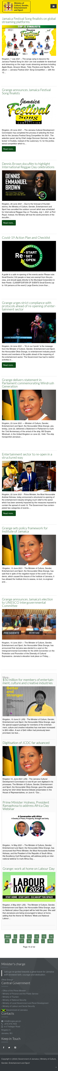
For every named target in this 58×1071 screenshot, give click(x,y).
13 (44, 936)
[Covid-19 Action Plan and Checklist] (29, 256)
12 (37, 936)
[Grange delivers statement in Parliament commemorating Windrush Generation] (29, 404)
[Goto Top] (56, 1067)
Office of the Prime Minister (14, 990)
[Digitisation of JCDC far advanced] (29, 760)
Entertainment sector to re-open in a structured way (27, 455)
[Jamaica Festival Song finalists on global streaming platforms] (29, 40)
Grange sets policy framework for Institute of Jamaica (25, 529)
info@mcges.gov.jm (12, 1021)
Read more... (8, 149)
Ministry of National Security (14, 1000)
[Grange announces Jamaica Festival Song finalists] (29, 111)
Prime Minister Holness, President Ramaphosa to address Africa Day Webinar (26, 805)
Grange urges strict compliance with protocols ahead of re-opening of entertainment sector (29, 306)
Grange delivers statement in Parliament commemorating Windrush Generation (28, 383)
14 (51, 936)
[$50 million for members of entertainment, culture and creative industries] (29, 701)
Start (8, 936)
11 (29, 936)
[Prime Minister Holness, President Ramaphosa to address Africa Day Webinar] (29, 826)
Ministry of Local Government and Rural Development (25, 1003)
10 (22, 936)
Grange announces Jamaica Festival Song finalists (26, 91)
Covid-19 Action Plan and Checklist (26, 237)
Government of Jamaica (17, 1009)
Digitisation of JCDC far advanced (26, 743)
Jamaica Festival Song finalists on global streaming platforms (29, 20)
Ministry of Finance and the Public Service (20, 993)
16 (14, 941)
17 (22, 941)
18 (29, 941)
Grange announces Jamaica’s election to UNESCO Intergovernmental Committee (27, 602)
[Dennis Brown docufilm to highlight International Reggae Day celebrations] (29, 185)
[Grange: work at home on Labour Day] (29, 886)
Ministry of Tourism (11, 996)
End (50, 941)
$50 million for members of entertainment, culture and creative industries (28, 681)
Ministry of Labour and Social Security (19, 1006)
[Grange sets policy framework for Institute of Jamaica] (29, 549)
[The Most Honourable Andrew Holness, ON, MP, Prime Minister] (29, 476)
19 (36, 941)
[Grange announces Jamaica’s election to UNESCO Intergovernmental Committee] (29, 624)
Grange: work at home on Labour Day (29, 868)
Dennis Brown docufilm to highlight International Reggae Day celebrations (28, 165)
